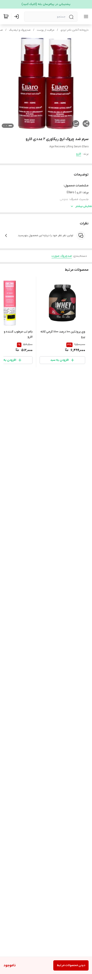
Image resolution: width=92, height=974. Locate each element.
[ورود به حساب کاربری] (17, 16)
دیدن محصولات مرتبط (71, 965)
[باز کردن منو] (85, 16)
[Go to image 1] (10, 125)
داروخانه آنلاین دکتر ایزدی (75, 30)
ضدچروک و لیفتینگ (20, 30)
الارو (78, 154)
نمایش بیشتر (83, 206)
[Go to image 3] (3, 125)
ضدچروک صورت (62, 256)
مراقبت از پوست (45, 30)
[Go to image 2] (6, 125)
